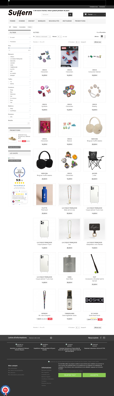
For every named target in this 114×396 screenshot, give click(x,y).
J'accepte (94, 375)
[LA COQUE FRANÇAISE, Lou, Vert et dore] (69, 229)
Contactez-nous (94, 6)
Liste (105, 37)
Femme (12, 21)
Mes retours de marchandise (15, 370)
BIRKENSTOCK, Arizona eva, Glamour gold (24, 136)
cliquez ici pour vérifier (93, 361)
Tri (34, 36)
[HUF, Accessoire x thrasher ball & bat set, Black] (94, 263)
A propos (44, 381)
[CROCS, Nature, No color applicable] (69, 125)
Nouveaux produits (46, 370)
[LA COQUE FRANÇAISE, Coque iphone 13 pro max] (94, 194)
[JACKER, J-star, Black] (94, 160)
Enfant (31, 21)
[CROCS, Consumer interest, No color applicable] (94, 56)
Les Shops (14, 153)
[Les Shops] (19, 158)
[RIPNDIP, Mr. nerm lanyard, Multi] (44, 300)
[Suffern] (23, 13)
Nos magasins (45, 372)
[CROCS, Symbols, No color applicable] (44, 91)
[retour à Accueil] (10, 27)
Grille (102, 37)
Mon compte (12, 366)
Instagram (67, 21)
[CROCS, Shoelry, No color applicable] (94, 91)
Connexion (102, 6)
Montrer (55, 36)
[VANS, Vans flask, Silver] (69, 263)
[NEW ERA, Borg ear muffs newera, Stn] (94, 125)
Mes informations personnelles (16, 374)
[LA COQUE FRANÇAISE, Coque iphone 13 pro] (44, 229)
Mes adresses (11, 372)
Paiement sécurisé (46, 383)
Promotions (80, 21)
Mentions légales (46, 376)
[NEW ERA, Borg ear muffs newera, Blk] (44, 160)
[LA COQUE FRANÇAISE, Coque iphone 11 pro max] (44, 263)
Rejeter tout (70, 375)
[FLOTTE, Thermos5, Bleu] (44, 194)
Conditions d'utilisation (48, 379)
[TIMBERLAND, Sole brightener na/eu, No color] (69, 300)
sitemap (44, 385)
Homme (22, 21)
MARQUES (41, 21)
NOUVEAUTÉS (54, 21)
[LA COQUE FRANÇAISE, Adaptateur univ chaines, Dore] (94, 229)
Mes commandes (12, 368)
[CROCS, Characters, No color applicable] (44, 56)
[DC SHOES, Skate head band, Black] (94, 300)
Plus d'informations (63, 371)
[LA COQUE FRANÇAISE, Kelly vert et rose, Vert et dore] (69, 194)
